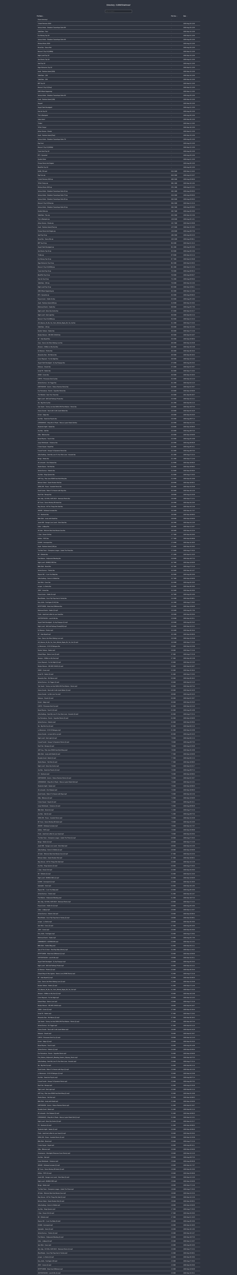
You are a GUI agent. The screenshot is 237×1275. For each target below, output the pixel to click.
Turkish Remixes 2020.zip (45, 179)
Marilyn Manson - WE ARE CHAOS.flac (49, 335)
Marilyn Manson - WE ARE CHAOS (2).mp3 (50, 666)
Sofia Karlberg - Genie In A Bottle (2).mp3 (50, 850)
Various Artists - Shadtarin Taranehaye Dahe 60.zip (53, 191)
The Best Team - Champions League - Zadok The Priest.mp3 (56, 1189)
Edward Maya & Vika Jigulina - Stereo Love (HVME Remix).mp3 (56, 973)
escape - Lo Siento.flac (44, 586)
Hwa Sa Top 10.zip (43, 279)
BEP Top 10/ (41, 83)
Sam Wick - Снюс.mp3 (44, 1245)
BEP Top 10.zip (42, 243)
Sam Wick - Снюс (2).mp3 (45, 925)
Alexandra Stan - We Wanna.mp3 (47, 678)
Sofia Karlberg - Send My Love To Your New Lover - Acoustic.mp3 (57, 1061)
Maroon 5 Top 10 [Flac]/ (45, 87)
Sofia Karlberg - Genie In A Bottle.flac (48, 578)
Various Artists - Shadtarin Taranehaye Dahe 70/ (52, 139)
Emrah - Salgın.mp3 (44, 702)
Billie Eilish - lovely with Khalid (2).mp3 (49, 754)
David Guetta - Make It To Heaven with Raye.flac (52, 490)
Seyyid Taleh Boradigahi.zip (46, 247)
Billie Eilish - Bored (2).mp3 (46, 810)
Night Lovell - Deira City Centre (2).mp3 (49, 1121)
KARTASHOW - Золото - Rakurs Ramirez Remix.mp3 (53, 1105)
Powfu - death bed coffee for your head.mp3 (51, 834)
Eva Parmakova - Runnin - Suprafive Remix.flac (52, 390)
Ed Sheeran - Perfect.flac (45, 351)
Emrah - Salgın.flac (43, 414)
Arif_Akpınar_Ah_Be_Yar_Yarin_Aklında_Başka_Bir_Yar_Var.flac (56, 323)
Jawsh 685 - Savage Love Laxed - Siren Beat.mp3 (52, 846)
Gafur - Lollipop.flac (43, 526)
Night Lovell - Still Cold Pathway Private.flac (50, 398)
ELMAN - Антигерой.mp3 (45, 1225)
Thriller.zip (41, 255)
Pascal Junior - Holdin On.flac (46, 299)
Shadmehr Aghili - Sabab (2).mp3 (47, 1129)
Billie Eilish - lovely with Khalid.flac (47, 518)
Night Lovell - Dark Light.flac (46, 315)
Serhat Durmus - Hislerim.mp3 (47, 722)
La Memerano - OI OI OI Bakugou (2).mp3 (50, 1073)
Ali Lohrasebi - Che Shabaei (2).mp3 (48, 1113)
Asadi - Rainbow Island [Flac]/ (46, 135)
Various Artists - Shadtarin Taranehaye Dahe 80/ (52, 27)
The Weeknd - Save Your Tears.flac (48, 394)
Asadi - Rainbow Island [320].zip (47, 303)
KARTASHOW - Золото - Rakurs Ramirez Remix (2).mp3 (54, 778)
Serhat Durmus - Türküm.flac (46, 570)
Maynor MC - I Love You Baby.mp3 (48, 889)
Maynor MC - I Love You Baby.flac (48, 574)
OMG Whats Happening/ (45, 91)
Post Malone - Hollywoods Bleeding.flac (49, 558)
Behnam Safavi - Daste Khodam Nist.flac (50, 482)
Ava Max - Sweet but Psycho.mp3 (47, 1077)
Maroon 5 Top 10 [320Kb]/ (45, 147)
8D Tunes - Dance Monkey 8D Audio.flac (49, 502)
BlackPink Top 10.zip (44, 275)
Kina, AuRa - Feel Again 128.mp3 (47, 1261)
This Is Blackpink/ (43, 115)
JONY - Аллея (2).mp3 (44, 1265)
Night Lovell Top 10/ (43, 55)
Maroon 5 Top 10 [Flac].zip (45, 203)
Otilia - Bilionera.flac (43, 434)
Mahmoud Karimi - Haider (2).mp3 (48, 610)
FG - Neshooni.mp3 (43, 774)
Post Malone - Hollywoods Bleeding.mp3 (49, 897)
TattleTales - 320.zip (43, 283)
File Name (40, 16)
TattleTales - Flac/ (43, 31)
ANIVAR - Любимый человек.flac (47, 510)
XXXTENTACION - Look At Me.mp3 (48, 957)
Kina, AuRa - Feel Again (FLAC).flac (48, 602)
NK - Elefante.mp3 (43, 1217)
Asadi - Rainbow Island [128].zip (47, 546)
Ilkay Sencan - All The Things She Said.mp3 (50, 862)
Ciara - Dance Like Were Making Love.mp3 (50, 638)
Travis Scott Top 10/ (43, 151)
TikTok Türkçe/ (42, 127)
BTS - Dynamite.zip (43, 295)
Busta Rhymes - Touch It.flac (46, 438)
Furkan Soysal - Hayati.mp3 (46, 1145)
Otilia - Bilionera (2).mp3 (45, 798)
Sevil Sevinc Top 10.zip (44, 251)
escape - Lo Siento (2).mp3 (46, 1257)
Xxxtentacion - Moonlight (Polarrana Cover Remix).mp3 (54, 1153)
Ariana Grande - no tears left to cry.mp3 (49, 734)
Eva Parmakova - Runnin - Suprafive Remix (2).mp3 (53, 718)
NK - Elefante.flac (43, 554)
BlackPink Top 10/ (43, 167)
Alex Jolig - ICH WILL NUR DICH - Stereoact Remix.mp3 (54, 901)
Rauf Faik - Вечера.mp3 (45, 1085)
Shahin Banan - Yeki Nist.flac (46, 466)
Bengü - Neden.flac (43, 458)
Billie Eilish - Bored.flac (44, 566)
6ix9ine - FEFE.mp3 (43, 830)
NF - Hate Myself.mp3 (44, 634)
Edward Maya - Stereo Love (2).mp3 (48, 654)
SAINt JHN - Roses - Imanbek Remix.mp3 (50, 818)
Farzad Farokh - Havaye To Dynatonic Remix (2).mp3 (53, 742)
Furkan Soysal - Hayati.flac (46, 446)
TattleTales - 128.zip (43, 327)
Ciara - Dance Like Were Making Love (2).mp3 (51, 981)
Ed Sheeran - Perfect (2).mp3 (46, 969)
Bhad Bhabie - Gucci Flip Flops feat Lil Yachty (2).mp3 (53, 917)
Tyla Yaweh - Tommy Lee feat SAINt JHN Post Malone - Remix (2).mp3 (58, 1021)
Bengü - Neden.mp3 (44, 1185)
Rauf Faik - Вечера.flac (44, 494)
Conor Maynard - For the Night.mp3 (48, 997)
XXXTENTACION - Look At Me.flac (48, 618)
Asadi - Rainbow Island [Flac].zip (47, 227)
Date (184, 16)
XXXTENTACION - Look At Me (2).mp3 (49, 1273)
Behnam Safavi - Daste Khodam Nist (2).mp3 (51, 1201)
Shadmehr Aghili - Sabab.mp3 (46, 786)
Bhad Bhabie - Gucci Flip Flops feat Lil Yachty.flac (52, 598)
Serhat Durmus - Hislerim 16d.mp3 (48, 913)
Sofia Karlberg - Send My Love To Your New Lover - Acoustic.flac (57, 454)
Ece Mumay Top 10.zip (44, 259)
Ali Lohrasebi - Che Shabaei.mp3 (47, 790)
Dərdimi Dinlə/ (42, 159)
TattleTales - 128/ (43, 75)
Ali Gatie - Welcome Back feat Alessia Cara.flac (51, 530)
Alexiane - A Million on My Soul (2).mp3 (49, 993)
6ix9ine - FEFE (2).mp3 (44, 1173)
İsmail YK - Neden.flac (44, 371)
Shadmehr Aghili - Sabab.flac (46, 426)
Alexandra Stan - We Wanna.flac (47, 355)
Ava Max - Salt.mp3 (43, 1157)
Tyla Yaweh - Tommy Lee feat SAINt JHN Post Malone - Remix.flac (57, 406)
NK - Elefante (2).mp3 (44, 874)
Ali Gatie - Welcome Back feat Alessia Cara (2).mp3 (53, 854)
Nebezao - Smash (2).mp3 (45, 698)
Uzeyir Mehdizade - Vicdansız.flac (48, 442)
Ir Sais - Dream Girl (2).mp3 (46, 1213)
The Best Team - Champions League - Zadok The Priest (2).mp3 (57, 838)
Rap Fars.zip (41, 175)
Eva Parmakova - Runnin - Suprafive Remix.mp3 (52, 1053)
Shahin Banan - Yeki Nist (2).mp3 (47, 762)
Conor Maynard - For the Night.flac (48, 359)
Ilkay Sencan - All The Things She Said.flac (50, 506)
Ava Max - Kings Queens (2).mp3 (47, 866)
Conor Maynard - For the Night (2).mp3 (49, 662)
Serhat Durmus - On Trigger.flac (47, 383)
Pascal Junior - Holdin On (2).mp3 (48, 905)
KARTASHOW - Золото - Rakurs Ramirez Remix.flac (53, 386)
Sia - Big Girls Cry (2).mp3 (45, 726)
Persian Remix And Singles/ (46, 163)
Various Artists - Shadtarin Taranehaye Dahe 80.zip (53, 199)
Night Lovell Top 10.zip (44, 287)
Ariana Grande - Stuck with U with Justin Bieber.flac (53, 410)
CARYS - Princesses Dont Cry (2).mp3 (49, 1037)
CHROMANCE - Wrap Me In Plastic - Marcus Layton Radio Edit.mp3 (58, 782)
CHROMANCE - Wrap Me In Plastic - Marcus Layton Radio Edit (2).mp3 (59, 1117)
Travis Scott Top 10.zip (44, 271)
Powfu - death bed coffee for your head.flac (50, 614)
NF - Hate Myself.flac (44, 339)
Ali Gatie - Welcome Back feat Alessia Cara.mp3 (52, 1193)
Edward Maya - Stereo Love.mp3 (47, 1001)
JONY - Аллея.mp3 (43, 929)
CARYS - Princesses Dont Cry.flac (48, 379)
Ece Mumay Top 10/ (43, 35)
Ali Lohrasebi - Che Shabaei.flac (47, 462)
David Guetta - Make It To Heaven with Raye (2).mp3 (53, 1069)
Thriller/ (40, 123)
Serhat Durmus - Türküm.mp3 (46, 893)
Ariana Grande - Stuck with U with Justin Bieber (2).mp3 (54, 690)
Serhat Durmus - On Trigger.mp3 (47, 1025)
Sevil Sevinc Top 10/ (44, 59)
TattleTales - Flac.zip (44, 215)
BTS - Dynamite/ (42, 155)
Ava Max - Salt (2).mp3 (44, 814)
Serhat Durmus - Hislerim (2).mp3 (48, 1049)
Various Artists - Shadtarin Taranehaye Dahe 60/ (52, 39)
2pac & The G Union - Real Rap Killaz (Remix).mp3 (53, 949)
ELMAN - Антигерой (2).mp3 (46, 881)
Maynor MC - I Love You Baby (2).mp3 (49, 1221)
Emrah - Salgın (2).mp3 (45, 1041)
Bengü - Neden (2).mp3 (45, 842)
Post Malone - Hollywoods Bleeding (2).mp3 (50, 1237)
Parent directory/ (42, 19)
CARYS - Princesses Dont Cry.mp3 (48, 706)
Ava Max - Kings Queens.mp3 (46, 1209)
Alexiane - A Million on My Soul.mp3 (48, 658)
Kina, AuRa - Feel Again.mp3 (46, 933)
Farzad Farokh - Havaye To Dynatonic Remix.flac (52, 450)
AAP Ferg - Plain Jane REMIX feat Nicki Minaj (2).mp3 (53, 1093)
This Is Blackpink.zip (44, 219)
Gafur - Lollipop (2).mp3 (45, 1241)
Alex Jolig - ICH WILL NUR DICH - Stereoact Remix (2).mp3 (55, 1249)
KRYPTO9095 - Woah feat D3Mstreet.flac (50, 606)
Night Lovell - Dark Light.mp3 (46, 1089)
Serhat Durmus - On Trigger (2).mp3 (48, 682)
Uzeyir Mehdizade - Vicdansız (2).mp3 (49, 806)
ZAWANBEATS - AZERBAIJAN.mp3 (48, 941)
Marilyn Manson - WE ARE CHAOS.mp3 (49, 1005)
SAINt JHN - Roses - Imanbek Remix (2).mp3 (51, 1137)
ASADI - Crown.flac (43, 375)
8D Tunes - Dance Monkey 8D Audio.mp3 (50, 822)
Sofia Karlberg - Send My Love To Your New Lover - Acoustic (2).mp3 (58, 714)
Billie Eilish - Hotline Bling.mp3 (46, 945)
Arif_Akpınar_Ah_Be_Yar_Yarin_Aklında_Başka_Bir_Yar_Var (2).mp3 (58, 642)
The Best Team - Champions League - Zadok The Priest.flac (55, 550)
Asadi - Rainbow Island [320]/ (46, 71)
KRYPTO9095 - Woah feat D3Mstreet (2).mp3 (51, 953)
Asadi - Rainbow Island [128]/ (46, 99)
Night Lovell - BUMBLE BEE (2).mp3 (48, 878)
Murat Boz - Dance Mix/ (45, 47)
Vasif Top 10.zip (42, 235)
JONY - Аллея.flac (43, 590)
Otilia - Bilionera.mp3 (44, 1149)
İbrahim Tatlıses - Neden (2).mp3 (47, 985)
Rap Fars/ (41, 143)
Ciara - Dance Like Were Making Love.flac (50, 343)
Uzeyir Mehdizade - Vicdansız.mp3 (48, 1161)
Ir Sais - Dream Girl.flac (44, 534)
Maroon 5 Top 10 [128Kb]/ (45, 51)
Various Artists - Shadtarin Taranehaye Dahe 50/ (52, 95)
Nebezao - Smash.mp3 (44, 1033)
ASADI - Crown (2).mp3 (45, 1009)
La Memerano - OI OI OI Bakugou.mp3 (49, 730)
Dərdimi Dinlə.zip (43, 211)
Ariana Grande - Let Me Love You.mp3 (49, 694)
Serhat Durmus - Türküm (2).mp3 (47, 1233)
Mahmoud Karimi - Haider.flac (46, 307)
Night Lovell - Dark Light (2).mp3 (47, 738)
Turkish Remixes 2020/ (44, 23)
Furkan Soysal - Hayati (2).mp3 (47, 802)
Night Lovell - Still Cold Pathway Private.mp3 (51, 965)
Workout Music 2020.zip (45, 187)
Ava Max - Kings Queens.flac (46, 474)
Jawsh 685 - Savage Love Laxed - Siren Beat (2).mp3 (53, 1177)
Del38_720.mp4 (42, 171)
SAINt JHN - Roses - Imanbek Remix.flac (50, 486)
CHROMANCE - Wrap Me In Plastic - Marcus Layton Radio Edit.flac (57, 422)
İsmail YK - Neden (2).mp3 (45, 674)
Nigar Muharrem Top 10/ (45, 67)
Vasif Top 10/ (41, 63)
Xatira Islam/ (41, 119)
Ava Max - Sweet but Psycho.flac (47, 418)
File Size (173, 16)
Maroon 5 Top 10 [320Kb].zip (46, 267)
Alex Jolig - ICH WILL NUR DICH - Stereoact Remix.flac (54, 498)
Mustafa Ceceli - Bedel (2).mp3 (47, 758)
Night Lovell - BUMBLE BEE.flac (47, 562)
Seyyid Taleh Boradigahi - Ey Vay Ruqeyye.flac (51, 363)
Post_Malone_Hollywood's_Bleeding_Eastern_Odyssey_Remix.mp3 (57, 1057)
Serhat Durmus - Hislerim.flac (46, 470)
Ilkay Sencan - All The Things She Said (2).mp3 (51, 1197)
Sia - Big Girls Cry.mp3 (44, 1065)
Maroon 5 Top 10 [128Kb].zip (46, 319)
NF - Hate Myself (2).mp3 (45, 977)
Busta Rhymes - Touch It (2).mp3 (47, 710)
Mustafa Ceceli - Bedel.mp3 (46, 1109)
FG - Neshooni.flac (43, 514)
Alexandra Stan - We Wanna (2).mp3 (48, 1017)
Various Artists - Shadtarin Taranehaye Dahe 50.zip (53, 207)
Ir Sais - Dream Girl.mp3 (45, 870)
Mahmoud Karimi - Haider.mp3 (47, 937)
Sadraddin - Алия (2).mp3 (45, 1229)
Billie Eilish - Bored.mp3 (45, 1141)
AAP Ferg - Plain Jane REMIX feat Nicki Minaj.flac (52, 478)
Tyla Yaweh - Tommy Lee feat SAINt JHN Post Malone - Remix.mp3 (57, 686)
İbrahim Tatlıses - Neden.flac (46, 331)
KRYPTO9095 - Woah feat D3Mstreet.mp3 (50, 1269)
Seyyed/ (40, 103)
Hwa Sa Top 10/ (42, 111)
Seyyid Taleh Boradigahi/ (45, 107)
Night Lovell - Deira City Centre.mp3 (48, 766)
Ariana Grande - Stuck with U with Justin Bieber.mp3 (53, 1029)
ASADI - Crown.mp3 (44, 670)
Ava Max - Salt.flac (43, 430)
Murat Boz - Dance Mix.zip (45, 239)
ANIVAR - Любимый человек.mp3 (48, 826)
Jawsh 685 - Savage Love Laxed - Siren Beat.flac (52, 522)
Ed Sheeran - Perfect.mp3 (45, 630)
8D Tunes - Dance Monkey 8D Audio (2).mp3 (51, 1169)
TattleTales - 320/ (43, 79)
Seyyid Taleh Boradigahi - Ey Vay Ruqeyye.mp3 (52, 961)
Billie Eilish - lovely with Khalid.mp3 (48, 1101)
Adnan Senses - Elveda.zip (46, 223)
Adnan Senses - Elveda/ (45, 131)
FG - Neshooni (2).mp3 (44, 1125)
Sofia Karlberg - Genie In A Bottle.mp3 (49, 1205)
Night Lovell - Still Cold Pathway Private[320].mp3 (52, 626)
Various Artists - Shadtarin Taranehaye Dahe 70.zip (53, 195)
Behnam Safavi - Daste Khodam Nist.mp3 (50, 858)
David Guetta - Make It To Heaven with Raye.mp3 (52, 794)
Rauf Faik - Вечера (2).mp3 (46, 746)
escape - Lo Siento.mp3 (45, 921)
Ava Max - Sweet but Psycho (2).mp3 (49, 770)
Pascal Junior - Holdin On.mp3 (47, 594)
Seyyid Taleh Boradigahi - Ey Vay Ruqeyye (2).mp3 (53, 622)
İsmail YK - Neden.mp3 (44, 1013)
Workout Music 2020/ (44, 43)
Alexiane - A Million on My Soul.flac (48, 347)
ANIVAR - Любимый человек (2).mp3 (49, 1165)
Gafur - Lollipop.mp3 (44, 909)
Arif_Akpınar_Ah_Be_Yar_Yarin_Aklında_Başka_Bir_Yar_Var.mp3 (57, 989)
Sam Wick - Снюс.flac (44, 582)
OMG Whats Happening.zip (46, 291)
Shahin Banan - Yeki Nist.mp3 (46, 1097)
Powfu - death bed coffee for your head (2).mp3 (52, 1133)
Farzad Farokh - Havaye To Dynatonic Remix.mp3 (52, 1081)
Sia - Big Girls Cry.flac (44, 402)
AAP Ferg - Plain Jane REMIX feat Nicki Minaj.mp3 (52, 750)
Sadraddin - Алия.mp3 (44, 885)
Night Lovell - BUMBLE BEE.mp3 (47, 1181)
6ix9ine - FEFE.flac (43, 538)
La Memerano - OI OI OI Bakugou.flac (49, 646)
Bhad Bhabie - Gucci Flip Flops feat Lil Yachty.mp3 (52, 1253)
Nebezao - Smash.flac (44, 367)
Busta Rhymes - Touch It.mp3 (46, 1045)
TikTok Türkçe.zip (43, 183)
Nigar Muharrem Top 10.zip (46, 263)
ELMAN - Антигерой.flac (45, 542)
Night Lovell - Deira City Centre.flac (48, 311)
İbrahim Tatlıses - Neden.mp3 (46, 650)
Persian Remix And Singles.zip (47, 231)
